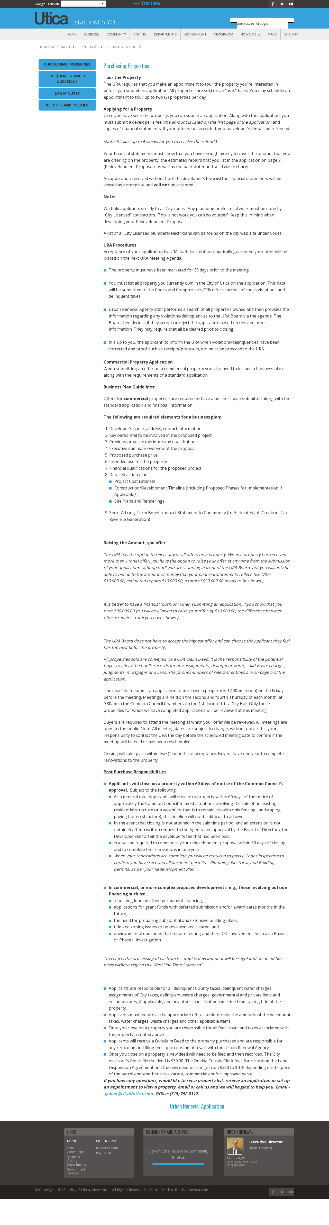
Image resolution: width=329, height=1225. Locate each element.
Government (195, 34)
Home (71, 34)
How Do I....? (250, 34)
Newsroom (223, 34)
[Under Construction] (178, 1164)
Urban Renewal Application (197, 1106)
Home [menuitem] (43, 47)
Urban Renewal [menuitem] (87, 47)
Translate (150, 3)
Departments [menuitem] (61, 47)
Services (73, 1173)
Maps (272, 34)
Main (70, 1148)
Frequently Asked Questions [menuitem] (67, 79)
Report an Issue (107, 1148)
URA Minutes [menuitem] (67, 93)
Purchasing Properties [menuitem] (122, 47)
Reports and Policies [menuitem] (67, 105)
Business (91, 34)
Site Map (291, 34)
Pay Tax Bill (104, 1153)
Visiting (140, 34)
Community (116, 34)
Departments (165, 34)
